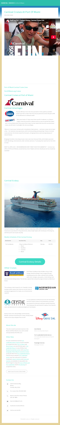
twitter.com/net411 (15, 410)
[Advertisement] (30, 71)
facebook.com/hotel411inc (17, 405)
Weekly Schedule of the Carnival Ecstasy (18, 237)
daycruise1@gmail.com (16, 401)
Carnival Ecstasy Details (30, 261)
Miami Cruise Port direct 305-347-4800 (16, 371)
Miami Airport (9, 346)
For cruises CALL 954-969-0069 (18, 391)
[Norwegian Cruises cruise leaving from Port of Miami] (45, 288)
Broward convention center (13, 350)
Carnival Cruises (8, 3)
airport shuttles (16, 359)
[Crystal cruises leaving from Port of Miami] (14, 302)
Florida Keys (22, 364)
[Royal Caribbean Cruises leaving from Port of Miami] (14, 273)
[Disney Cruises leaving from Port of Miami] (45, 316)
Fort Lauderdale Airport (23, 353)
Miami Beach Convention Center (20, 351)
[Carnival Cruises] (19, 106)
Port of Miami (21, 344)
